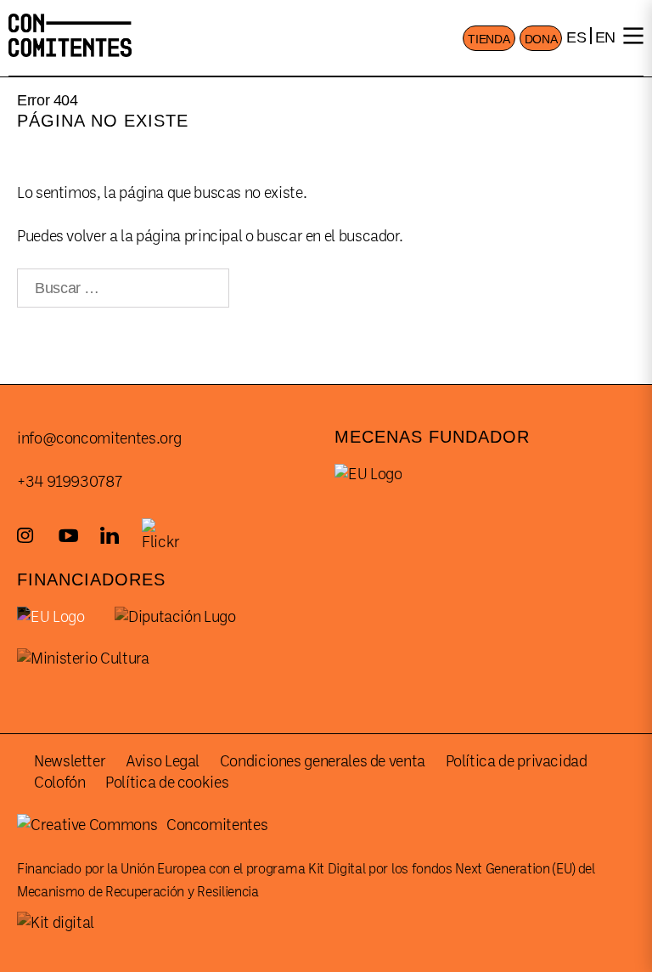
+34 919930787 (69, 481)
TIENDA (488, 39)
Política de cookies (166, 782)
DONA (541, 39)
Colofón (59, 782)
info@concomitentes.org (99, 438)
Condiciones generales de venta (322, 761)
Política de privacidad (516, 761)
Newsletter (69, 761)
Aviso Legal (163, 761)
